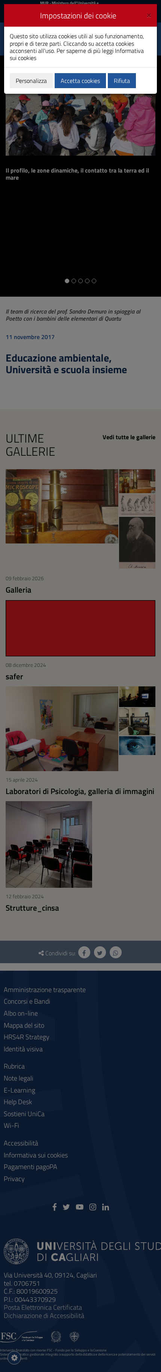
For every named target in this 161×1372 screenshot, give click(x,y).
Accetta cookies (80, 80)
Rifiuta (122, 80)
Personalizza (31, 80)
